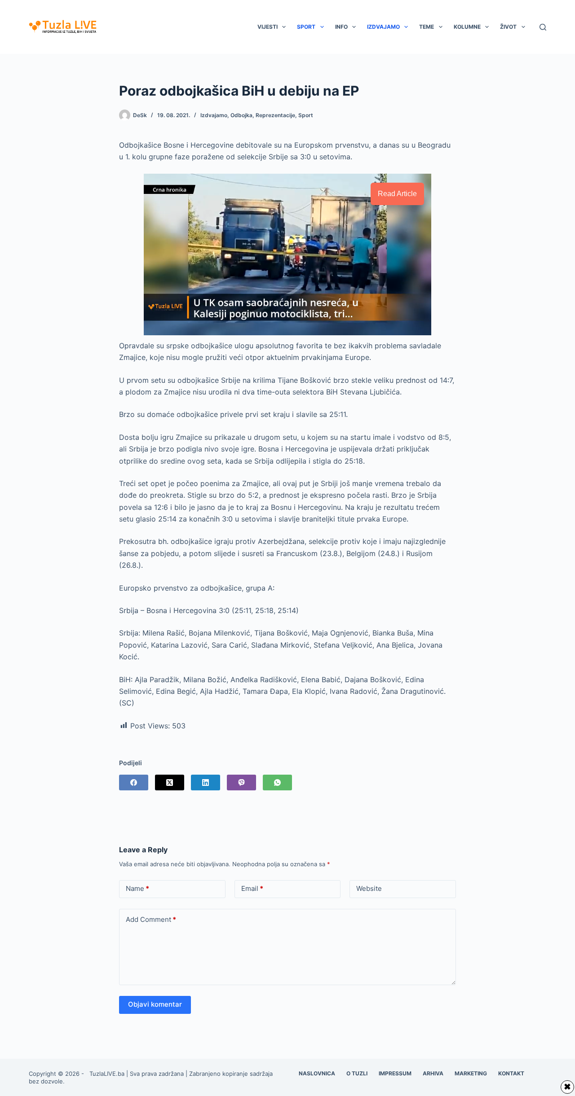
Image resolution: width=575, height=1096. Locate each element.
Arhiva (433, 1073)
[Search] (543, 27)
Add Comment (151, 919)
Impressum (395, 1073)
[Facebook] (133, 782)
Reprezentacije (275, 115)
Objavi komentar (155, 1004)
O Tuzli (356, 1073)
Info (341, 26)
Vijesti (267, 26)
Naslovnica (317, 1073)
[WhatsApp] (277, 782)
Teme (426, 26)
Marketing (471, 1073)
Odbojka (241, 115)
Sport (306, 26)
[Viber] (241, 782)
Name (137, 888)
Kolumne (467, 26)
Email (252, 888)
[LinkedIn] (205, 782)
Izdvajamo (383, 26)
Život (508, 26)
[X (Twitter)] (169, 782)
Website (369, 888)
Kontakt (511, 1073)
